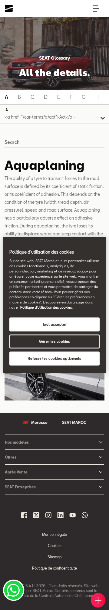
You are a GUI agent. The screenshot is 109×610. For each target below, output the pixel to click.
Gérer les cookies (54, 341)
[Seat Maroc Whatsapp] (84, 515)
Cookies (54, 545)
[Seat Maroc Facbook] (24, 515)
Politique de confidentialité (54, 568)
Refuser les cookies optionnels (54, 358)
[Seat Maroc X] (36, 515)
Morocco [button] (39, 422)
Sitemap (54, 557)
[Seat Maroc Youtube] (72, 515)
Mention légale (54, 534)
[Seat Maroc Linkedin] (60, 515)
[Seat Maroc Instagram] (48, 515)
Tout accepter (54, 324)
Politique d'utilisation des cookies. (46, 307)
